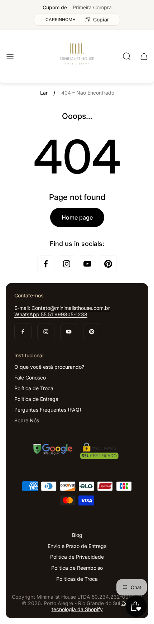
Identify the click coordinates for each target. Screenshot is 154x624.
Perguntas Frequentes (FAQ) (47, 410)
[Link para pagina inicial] (77, 451)
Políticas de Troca (77, 579)
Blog (77, 535)
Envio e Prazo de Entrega (77, 546)
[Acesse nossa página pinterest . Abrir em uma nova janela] (108, 263)
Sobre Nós (26, 420)
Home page (77, 217)
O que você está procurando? (49, 367)
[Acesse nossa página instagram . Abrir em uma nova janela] (66, 263)
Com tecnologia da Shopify (92, 606)
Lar (44, 93)
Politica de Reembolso (77, 568)
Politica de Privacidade (77, 557)
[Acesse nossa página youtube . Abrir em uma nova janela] (87, 263)
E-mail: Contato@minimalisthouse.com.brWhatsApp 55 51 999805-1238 (62, 311)
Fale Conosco (30, 377)
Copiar (101, 19)
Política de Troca (33, 388)
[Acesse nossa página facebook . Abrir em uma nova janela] (45, 263)
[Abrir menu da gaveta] (10, 56)
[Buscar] (127, 56)
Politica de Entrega (36, 399)
